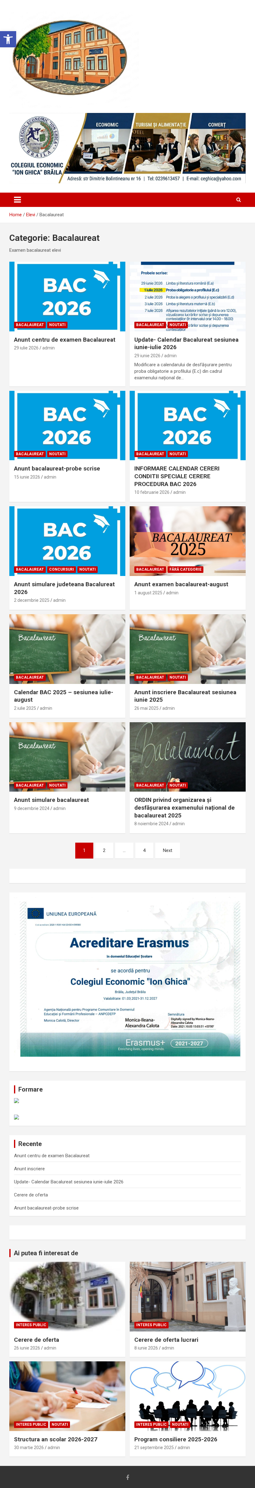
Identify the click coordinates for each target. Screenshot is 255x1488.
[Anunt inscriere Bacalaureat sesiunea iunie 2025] (187, 649)
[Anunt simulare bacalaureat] (67, 757)
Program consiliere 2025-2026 (175, 1439)
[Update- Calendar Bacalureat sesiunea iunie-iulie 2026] (187, 296)
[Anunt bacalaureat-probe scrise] (67, 426)
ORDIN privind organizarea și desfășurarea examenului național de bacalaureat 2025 (184, 807)
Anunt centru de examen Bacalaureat (64, 339)
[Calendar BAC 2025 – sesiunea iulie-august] (67, 649)
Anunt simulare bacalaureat (51, 799)
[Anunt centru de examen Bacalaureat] (67, 296)
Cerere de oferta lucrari (166, 1339)
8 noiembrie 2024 (151, 823)
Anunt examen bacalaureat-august (181, 584)
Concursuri (61, 569)
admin (48, 347)
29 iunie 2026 (147, 355)
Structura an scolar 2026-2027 (55, 1439)
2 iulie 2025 (25, 708)
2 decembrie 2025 (31, 600)
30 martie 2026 (29, 1447)
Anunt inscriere (29, 1169)
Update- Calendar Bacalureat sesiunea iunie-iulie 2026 (68, 1182)
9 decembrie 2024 (31, 808)
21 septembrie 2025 (154, 1447)
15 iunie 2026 (27, 477)
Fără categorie (185, 569)
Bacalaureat (30, 325)
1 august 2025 (148, 592)
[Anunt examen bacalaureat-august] (187, 541)
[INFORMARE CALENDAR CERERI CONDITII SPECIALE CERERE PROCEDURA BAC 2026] (187, 426)
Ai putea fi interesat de (46, 1253)
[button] (8, 39)
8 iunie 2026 (146, 1347)
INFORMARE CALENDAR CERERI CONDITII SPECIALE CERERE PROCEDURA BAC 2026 (177, 476)
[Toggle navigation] (17, 200)
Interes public (31, 1325)
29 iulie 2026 (26, 347)
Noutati (57, 325)
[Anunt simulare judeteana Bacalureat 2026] (67, 541)
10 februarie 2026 (151, 492)
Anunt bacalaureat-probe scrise (57, 468)
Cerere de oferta (31, 1195)
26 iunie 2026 (27, 1347)
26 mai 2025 (146, 708)
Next (167, 850)
